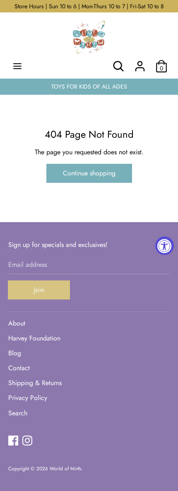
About (16, 323)
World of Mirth (65, 468)
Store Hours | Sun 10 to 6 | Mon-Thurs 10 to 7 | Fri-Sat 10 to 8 (89, 6)
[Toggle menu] (17, 66)
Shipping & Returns (35, 383)
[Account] (140, 63)
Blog (14, 353)
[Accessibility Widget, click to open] (164, 245)
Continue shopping (89, 173)
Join (39, 290)
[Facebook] (13, 440)
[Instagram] (27, 440)
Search (17, 413)
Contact (19, 368)
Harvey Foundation (34, 338)
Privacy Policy (27, 397)
